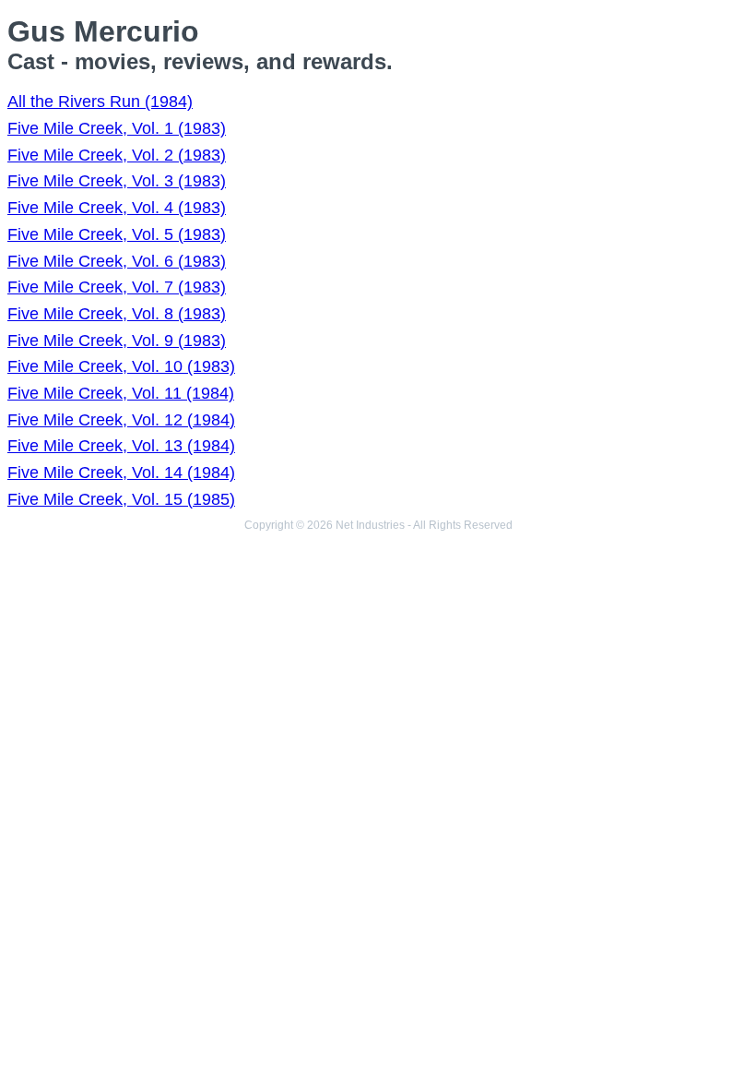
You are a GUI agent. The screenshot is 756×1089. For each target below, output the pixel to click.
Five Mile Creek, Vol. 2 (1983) (116, 155)
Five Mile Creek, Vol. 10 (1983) (121, 366)
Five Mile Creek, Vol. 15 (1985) (121, 499)
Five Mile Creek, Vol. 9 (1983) (116, 340)
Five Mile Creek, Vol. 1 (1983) (116, 128)
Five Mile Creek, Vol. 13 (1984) (121, 446)
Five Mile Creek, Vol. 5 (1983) (116, 234)
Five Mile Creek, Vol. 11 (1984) (120, 393)
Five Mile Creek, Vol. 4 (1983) (116, 207)
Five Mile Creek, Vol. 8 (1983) (116, 314)
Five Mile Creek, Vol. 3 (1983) (116, 181)
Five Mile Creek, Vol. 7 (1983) (116, 287)
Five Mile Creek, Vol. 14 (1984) (121, 472)
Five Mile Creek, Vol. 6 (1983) (116, 261)
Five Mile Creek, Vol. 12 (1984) (121, 420)
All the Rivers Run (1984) (100, 101)
